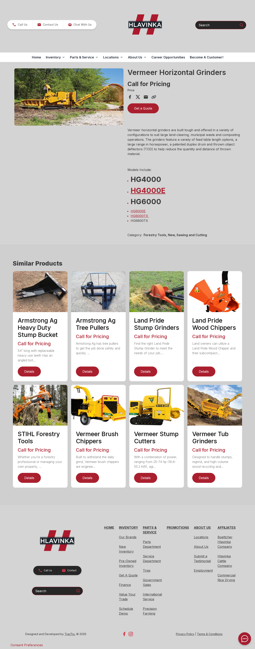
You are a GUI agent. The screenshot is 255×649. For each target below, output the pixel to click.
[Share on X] (137, 97)
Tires (146, 570)
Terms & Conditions (210, 634)
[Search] (241, 25)
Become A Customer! (206, 57)
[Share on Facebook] (130, 97)
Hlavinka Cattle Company (225, 561)
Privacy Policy (185, 634)
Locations (201, 537)
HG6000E (138, 211)
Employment (203, 570)
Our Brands (127, 537)
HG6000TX (140, 216)
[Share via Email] (145, 97)
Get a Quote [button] (143, 108)
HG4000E (148, 190)
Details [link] (29, 371)
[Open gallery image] (69, 97)
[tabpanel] (69, 97)
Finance (125, 585)
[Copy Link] (153, 97)
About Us (201, 547)
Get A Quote (128, 575)
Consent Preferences (27, 645)
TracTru (70, 634)
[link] (79, 24)
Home (36, 57)
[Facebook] (124, 634)
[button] (19, 24)
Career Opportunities (168, 57)
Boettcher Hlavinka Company (225, 542)
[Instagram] (130, 634)
